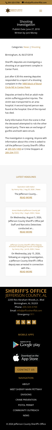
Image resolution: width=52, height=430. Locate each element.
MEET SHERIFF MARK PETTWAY (26, 389)
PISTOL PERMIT (26, 405)
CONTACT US (26, 369)
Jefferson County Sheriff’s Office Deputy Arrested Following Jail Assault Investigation (26, 246)
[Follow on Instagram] (34, 322)
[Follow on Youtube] (29, 322)
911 (32, 314)
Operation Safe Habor (26, 187)
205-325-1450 (14, 149)
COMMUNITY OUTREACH (26, 410)
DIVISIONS (26, 394)
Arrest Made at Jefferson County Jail (26, 210)
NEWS (26, 415)
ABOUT (26, 384)
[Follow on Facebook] (18, 322)
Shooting (35, 47)
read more (26, 197)
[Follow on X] (23, 322)
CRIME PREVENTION (26, 399)
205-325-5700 (30, 306)
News (26, 47)
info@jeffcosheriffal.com (29, 310)
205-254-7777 (12, 152)
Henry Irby (18, 189)
